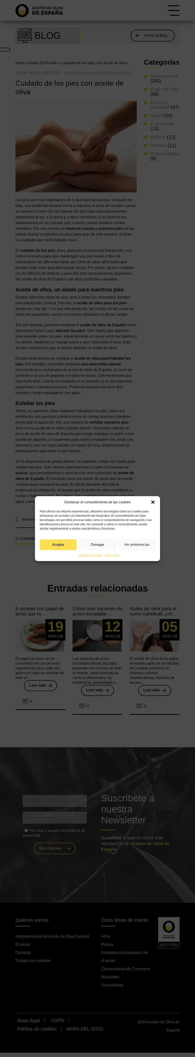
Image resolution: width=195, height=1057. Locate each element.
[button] (153, 502)
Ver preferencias (137, 544)
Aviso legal (112, 555)
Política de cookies (90, 555)
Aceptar (58, 544)
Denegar (97, 544)
